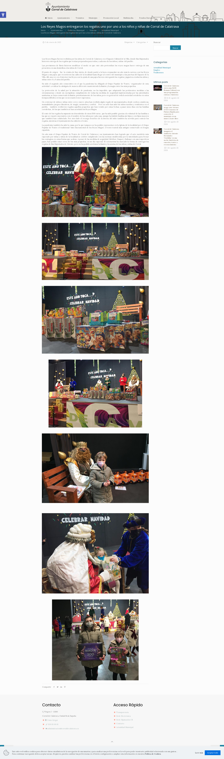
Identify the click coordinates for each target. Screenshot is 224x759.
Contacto (120, 723)
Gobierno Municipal (76, 30)
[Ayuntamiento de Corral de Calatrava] (62, 6)
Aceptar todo (212, 753)
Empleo (157, 70)
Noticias (93, 30)
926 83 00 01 (53, 724)
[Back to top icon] (112, 741)
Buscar (157, 42)
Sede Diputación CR (124, 720)
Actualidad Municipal (110, 30)
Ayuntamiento (57, 30)
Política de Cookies (153, 754)
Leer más (199, 753)
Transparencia (122, 712)
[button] (3, 15)
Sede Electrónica (123, 716)
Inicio (43, 30)
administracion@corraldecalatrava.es (63, 728)
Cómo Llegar (52, 720)
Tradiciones (158, 72)
